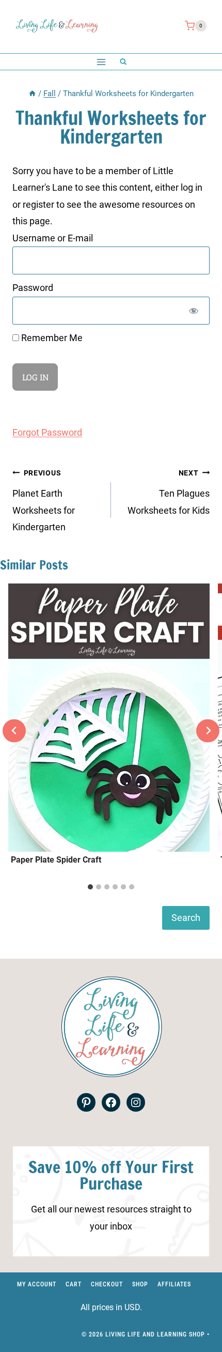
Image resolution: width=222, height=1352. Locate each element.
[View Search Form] (123, 61)
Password (32, 287)
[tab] (90, 886)
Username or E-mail (52, 238)
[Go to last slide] (14, 730)
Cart (74, 1284)
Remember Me (51, 337)
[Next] (207, 730)
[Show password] (194, 311)
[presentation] (109, 717)
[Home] (32, 93)
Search (185, 917)
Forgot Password (47, 432)
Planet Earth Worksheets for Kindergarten (43, 500)
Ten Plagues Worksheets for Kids (169, 492)
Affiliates (174, 1284)
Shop (140, 1284)
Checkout (107, 1284)
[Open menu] (100, 62)
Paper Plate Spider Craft (56, 860)
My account (36, 1284)
